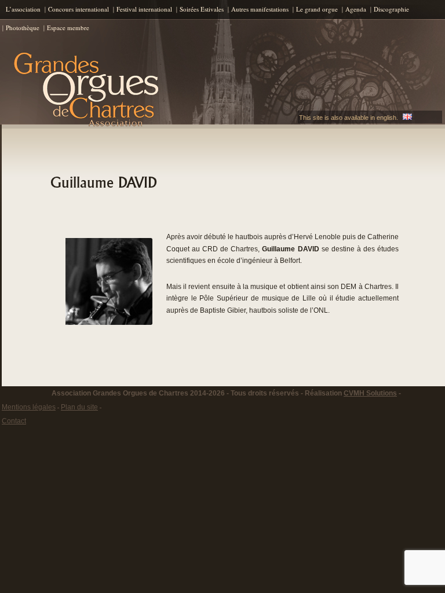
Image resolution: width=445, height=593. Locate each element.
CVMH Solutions (370, 393)
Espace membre (68, 27)
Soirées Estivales (202, 9)
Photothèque (22, 27)
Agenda (355, 9)
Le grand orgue (317, 9)
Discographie (391, 9)
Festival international (144, 9)
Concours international (78, 9)
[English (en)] (407, 117)
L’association (23, 9)
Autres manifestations (260, 9)
